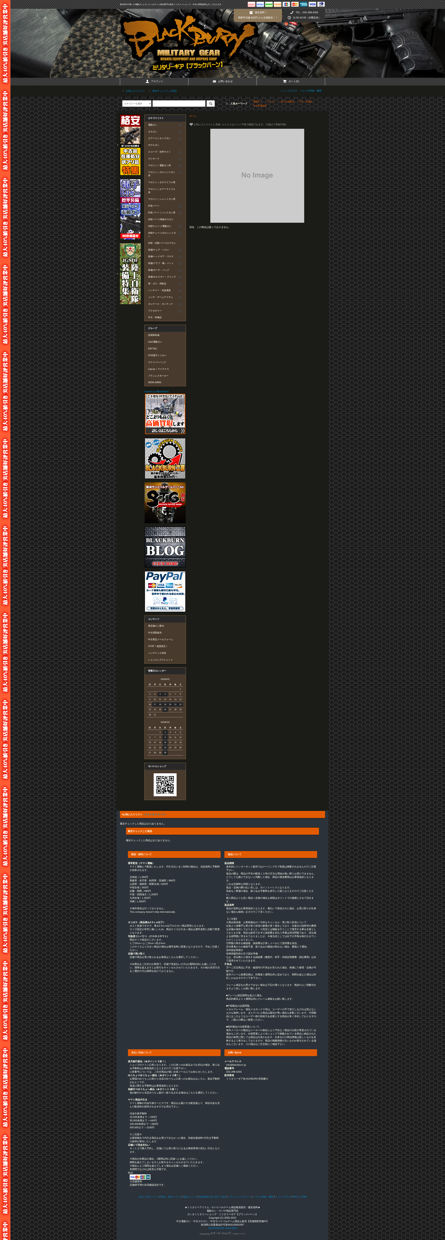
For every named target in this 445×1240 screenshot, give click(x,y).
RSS (295, 1197)
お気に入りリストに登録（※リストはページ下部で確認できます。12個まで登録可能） (240, 124)
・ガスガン (270, 101)
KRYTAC (152, 348)
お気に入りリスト (135, 90)
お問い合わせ (225, 81)
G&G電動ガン (155, 342)
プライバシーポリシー (239, 1197)
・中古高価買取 (259, 106)
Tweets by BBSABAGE (156, 391)
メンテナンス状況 (157, 653)
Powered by (205, 1234)
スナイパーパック (157, 362)
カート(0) (294, 81)
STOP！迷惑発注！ (158, 646)
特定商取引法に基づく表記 (212, 1197)
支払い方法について (149, 1197)
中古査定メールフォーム (160, 639)
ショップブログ (288, 90)
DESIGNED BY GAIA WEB (222, 1228)
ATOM (303, 1197)
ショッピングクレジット (160, 660)
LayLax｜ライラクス (158, 369)
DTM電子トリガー (157, 355)
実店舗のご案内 (156, 626)
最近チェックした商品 (164, 90)
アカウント (157, 81)
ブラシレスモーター (158, 376)
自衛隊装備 (153, 335)
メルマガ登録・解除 (311, 90)
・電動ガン (256, 101)
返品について (190, 1197)
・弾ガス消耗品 (286, 101)
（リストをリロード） (155, 814)
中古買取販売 (155, 632)
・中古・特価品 (305, 101)
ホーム (192, 116)
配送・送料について (171, 1197)
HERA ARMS (154, 382)
